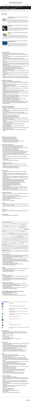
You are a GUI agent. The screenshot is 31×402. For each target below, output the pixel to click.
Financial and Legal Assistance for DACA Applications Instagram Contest (15, 377)
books (11, 225)
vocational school (14, 251)
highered (16, 234)
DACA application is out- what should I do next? (11, 390)
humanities (3, 236)
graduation (24, 233)
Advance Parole (14, 223)
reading (25, 242)
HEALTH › (4, 267)
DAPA (4, 229)
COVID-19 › (4, 203)
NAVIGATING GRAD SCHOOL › (8, 144)
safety (23, 243)
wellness (28, 251)
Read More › (22, 30)
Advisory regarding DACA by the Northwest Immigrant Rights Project (15, 380)
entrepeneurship (14, 230)
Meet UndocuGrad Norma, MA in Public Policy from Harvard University (15, 147)
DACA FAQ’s (5, 387)
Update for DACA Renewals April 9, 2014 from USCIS (11, 338)
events (19, 230)
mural (4, 240)
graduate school (20, 233)
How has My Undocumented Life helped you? (10, 215)
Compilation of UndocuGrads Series (9, 107)
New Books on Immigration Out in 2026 (14, 318)
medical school (8, 239)
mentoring (18, 239)
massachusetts (23, 238)
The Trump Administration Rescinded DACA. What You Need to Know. (15, 278)
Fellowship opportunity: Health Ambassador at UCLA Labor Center (14, 182)
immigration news (25, 236)
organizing (6, 241)
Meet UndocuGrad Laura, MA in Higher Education (11, 148)
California (24, 225)
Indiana (27, 236)
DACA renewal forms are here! (8, 337)
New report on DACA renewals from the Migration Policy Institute (14, 369)
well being (26, 251)
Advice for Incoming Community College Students (11, 167)
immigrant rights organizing (14, 236)
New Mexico (12, 240)
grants (25, 233)
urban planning (7, 251)
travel (5, 246)
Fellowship (4, 231)
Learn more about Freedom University (9, 368)
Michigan (25, 239)
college (6, 226)
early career (23, 229)
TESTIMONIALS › (5, 214)
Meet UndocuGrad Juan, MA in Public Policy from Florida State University (15, 151)
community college (22, 226)
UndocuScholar (19, 250)
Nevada (7, 240)
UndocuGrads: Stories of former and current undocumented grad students (14, 248)
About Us (10, 322)
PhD (18, 241)
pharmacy (16, 241)
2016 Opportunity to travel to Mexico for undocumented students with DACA (16, 77)
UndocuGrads (21, 247)
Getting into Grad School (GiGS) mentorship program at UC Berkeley (18, 33)
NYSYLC (28, 240)
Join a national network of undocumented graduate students (13, 145)
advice (18, 223)
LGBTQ (17, 238)
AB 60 (2, 223)
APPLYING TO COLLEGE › (7, 80)
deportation (11, 229)
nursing (25, 240)
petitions (14, 241)
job (16, 237)
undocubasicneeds (4, 247)
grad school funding (15, 233)
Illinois (5, 236)
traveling (10, 246)
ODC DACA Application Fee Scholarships (10, 376)
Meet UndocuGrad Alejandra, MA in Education (11, 160)
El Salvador (8, 230)
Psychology (15, 242)
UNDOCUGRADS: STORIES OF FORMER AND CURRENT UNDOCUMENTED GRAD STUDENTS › (13, 292)
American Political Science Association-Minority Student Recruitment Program (17, 41)
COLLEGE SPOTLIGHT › (6, 254)
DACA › (3, 274)
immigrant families (10, 236)
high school (25, 234)
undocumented (5, 250)
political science (25, 241)
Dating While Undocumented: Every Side (14, 316)
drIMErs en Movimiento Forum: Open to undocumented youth (13, 181)
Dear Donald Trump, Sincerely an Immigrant (10, 354)
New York (19, 240)
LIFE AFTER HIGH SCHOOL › (7, 282)
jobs (23, 237)
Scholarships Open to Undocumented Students (15, 324)
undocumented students (12, 250)
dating (5, 229)
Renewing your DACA (6, 339)
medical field (4, 239)
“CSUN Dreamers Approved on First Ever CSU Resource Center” (13, 372)
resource (19, 243)
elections (5, 230)
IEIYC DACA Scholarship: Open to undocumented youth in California (14, 385)
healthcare (6, 234)
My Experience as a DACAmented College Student (11, 195)
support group (21, 245)
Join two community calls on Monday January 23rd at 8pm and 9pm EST (15, 176)
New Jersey (9, 240)
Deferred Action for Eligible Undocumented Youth (11, 392)
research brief (17, 243)
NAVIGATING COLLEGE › (7, 192)
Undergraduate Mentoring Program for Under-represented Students (18, 25)
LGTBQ (18, 238)
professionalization (9, 242)
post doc (6, 242)
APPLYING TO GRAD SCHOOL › (8, 106)
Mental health (14, 239)
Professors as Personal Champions (9, 200)
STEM (6, 245)
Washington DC (21, 251)
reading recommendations (5, 243)
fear (25, 230)
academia (6, 223)
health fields (9, 234)
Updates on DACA (6, 391)
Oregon (4, 241)
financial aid (14, 231)
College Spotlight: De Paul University (9, 264)
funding (22, 231)
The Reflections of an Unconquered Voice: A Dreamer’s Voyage (13, 112)
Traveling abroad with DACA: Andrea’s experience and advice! (13, 53)
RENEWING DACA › (5, 330)
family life (23, 230)
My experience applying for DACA (9, 388)
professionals (12, 242)
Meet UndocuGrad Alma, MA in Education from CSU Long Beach (14, 153)
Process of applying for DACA (8, 389)
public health (19, 242)
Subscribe (27, 400)
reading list (27, 242)
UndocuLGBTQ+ (24, 248)
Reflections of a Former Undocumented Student (11, 94)
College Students (4, 8)
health (4, 234)
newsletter (16, 240)
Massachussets (26, 238)
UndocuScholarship (24, 250)
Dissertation (13, 229)
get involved (6, 233)
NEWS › (3, 353)
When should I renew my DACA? (8, 335)
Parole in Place (12, 241)
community (18, 226)
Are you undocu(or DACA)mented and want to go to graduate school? (14, 295)
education (26, 229)
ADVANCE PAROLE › (6, 52)
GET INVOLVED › (5, 170)
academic (8, 223)
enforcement (11, 230)
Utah (9, 251)
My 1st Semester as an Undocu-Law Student (10, 294)
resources (21, 243)
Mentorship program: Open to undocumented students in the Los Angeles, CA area (18, 17)
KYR (3, 238)
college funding (10, 226)
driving (21, 229)
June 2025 (25, 237)
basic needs (27, 223)
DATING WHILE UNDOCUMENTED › (9, 137)
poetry (21, 241)
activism (10, 223)
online (2, 241)
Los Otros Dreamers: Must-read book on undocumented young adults (14, 363)
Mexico (23, 239)
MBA (2, 239)
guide (28, 233)
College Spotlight (14, 226)
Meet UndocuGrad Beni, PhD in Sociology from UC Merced (13, 146)
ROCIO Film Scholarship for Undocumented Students (12, 81)
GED (2, 233)
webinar (24, 251)
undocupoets (15, 250)
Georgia (4, 233)
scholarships (9, 244)
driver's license (18, 229)
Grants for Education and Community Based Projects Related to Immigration (16, 366)
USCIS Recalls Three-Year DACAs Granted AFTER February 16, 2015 (14, 331)
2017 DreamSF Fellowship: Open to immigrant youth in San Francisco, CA (15, 173)
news (14, 240)
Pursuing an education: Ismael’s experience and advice (12, 198)
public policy (23, 242)
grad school (10, 233)
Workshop (5, 252)
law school (7, 238)
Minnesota (3, 240)
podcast (19, 241)
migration (27, 239)
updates (5, 251)
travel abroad (7, 246)
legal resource (10, 238)
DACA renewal (24, 227)
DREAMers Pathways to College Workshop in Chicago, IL (12, 100)
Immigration (20, 236)
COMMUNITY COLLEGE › (7, 162)
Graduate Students (12, 8)
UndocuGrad (17, 247)
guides (2, 234)
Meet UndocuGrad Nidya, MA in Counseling (10, 149)
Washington (17, 251)
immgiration (7, 236)
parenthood (9, 241)
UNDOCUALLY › (5, 342)
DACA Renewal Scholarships (8, 275)
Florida (20, 231)
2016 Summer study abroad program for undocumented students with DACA (15, 76)
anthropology (20, 223)
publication (17, 242)
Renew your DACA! (6, 336)
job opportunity (20, 237)
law (4, 238)
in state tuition (7, 237)
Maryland (21, 238)
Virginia (11, 251)
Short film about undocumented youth (9, 367)
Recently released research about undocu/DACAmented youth (13, 373)
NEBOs (6, 240)
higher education (20, 234)
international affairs (10, 237)
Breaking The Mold (6, 199)
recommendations (10, 243)
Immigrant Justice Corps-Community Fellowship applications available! (15, 189)
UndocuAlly (25, 246)
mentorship (20, 239)
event (17, 230)
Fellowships (7, 231)
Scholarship (4, 244)
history (28, 234)
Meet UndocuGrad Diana (7, 293)
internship (14, 237)
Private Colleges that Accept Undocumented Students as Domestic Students (15, 101)
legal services (13, 238)
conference (3, 227)
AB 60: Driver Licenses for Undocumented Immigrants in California (14, 357)
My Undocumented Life (15, 2)
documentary (16, 229)
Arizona (23, 223)
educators (3, 230)
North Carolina (22, 240)
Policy (22, 241)
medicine (11, 239)
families (21, 230)
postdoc (4, 242)
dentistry (8, 229)
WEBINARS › (4, 209)
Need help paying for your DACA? (8, 386)
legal (8, 238)
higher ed (13, 234)
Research (13, 243)
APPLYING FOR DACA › (6, 375)
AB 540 (4, 223)
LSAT (19, 238)
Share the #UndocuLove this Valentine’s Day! (10, 138)
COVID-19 (12, 227)
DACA (20, 227)
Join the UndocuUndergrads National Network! (11, 97)
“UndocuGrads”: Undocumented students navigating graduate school (15, 152)
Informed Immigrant (4, 237)
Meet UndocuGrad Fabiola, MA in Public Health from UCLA (13, 150)
